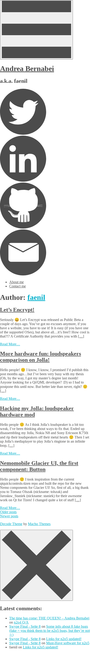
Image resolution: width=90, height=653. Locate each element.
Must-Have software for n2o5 (67, 643)
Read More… (10, 344)
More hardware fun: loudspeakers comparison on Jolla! (40, 357)
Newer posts (9, 516)
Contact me (17, 286)
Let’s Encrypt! (17, 310)
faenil (36, 297)
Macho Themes (39, 524)
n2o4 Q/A (21, 622)
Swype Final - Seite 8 (25, 626)
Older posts (8, 512)
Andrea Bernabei (27, 68)
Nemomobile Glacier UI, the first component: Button (39, 466)
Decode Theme (11, 524)
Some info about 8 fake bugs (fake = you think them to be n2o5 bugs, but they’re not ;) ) (49, 630)
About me (16, 282)
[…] (81, 336)
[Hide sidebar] (36, 565)
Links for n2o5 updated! (63, 639)
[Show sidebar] (36, 30)
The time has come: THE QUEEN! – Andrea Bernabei (49, 618)
